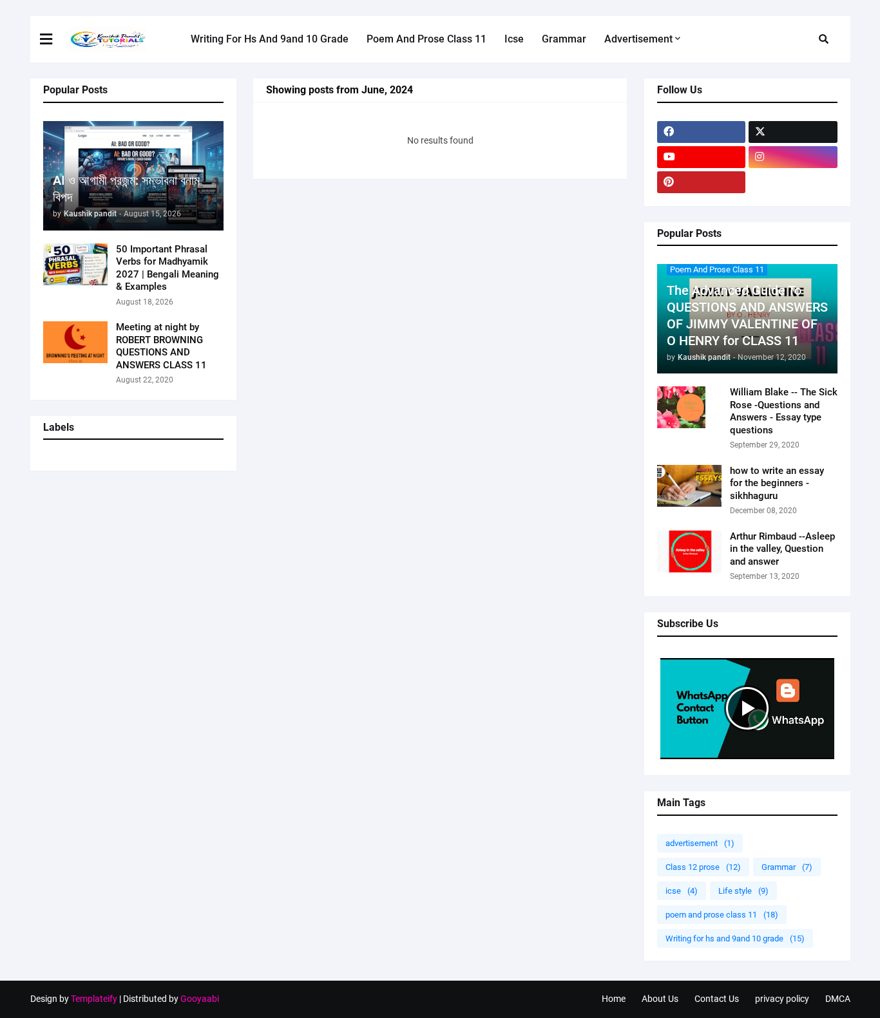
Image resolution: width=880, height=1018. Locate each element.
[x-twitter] (793, 132)
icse (681, 891)
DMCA (837, 999)
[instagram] (793, 157)
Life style (743, 891)
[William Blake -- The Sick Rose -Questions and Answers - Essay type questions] (689, 407)
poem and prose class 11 (721, 914)
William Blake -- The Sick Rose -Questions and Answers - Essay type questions (783, 411)
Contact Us (716, 999)
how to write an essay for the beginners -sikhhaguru (777, 483)
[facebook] (701, 132)
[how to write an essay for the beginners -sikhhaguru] (689, 486)
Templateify (94, 999)
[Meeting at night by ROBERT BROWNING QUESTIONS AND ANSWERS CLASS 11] (75, 342)
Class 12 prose (703, 867)
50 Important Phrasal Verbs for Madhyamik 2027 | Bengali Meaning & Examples (167, 268)
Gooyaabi (199, 999)
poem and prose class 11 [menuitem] (426, 39)
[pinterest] (701, 182)
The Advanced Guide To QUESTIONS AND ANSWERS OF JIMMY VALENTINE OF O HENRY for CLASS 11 (747, 315)
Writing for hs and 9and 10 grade (735, 938)
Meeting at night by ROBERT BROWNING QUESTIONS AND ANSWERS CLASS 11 (161, 346)
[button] (54, 39)
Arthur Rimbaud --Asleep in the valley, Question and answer (782, 549)
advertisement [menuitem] (638, 39)
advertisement (699, 843)
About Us (660, 999)
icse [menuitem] (514, 39)
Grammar (786, 867)
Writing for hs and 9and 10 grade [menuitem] (270, 39)
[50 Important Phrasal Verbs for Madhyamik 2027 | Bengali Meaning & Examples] (75, 264)
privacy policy (782, 999)
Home (614, 999)
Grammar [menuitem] (564, 39)
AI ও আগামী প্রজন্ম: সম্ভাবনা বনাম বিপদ (126, 189)
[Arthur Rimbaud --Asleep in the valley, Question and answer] (689, 551)
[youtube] (701, 157)
